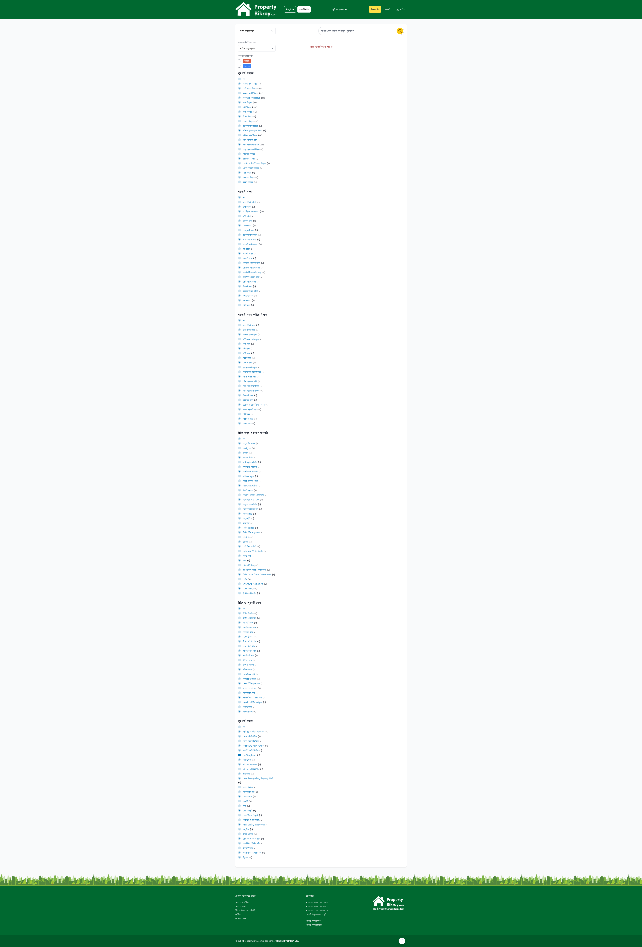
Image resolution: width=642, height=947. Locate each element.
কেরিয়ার (238, 914)
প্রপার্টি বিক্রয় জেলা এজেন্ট (316, 914)
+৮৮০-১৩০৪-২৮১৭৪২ (317, 902)
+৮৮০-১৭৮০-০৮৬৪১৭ (317, 910)
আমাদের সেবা (240, 906)
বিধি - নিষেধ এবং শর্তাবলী (245, 910)
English (290, 9)
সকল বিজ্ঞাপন (304, 9)
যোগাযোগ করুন (241, 918)
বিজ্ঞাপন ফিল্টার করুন (245, 55)
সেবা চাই (388, 9)
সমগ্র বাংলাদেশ (341, 9)
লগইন (402, 9)
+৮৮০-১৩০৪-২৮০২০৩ (317, 906)
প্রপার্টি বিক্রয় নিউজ (314, 924)
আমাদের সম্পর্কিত (242, 902)
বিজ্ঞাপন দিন (375, 9)
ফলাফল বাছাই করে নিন (246, 42)
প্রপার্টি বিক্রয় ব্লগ (313, 920)
